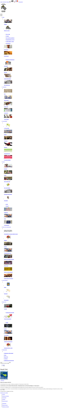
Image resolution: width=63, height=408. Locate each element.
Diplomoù (5, 147)
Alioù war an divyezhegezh (8, 272)
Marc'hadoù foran (7, 85)
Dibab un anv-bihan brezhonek (9, 259)
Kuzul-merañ (6, 49)
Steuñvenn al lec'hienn (5, 406)
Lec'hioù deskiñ (6, 128)
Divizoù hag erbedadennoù (10, 59)
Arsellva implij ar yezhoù (10, 41)
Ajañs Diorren (8, 43)
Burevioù (5, 72)
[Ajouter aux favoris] (7, 371)
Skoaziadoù (6, 200)
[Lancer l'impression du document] (5, 371)
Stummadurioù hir (7, 153)
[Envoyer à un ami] (6, 371)
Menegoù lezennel (5, 405)
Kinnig (5, 287)
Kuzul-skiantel (6, 56)
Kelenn (5, 175)
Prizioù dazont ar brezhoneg (8, 278)
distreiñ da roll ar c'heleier (4, 392)
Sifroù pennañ (6, 100)
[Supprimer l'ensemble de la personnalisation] (4, 371)
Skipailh (5, 24)
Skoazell (7, 206)
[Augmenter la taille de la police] (2, 371)
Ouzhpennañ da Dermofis (10, 312)
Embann (5, 246)
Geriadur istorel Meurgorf (8, 341)
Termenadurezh (6, 225)
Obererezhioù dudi (7, 181)
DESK (7, 204)
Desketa (5, 134)
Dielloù (7, 322)
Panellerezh (6, 212)
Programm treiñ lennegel (8, 194)
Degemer (3, 394)
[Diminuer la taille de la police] (0, 371)
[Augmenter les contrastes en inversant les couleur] (3, 371)
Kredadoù (3, 399)
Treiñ (5, 218)
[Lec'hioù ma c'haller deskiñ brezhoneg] (8, 126)
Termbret (7, 36)
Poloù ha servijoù (7, 30)
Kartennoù (5, 293)
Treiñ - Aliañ (8, 34)
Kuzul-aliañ (6, 66)
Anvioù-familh (6, 119)
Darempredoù (6, 300)
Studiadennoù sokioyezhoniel (8, 353)
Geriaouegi (5, 358)
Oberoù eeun (6, 265)
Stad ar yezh (6, 106)
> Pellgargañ (2, 380)
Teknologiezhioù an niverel (10, 39)
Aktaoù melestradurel (7, 78)
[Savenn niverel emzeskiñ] (8, 132)
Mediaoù (5, 240)
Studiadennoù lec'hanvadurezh (9, 360)
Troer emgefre (6, 335)
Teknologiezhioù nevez (7, 253)
